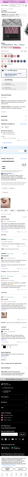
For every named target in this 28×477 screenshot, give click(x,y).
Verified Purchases (21, 210)
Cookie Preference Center (8, 465)
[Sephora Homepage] (5, 5)
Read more (3, 229)
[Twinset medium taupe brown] (5, 56)
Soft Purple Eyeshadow (6, 374)
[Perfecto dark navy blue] (18, 61)
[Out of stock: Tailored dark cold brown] (18, 56)
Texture (17, 16)
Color (14, 16)
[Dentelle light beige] (5, 61)
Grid (22, 51)
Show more (3, 112)
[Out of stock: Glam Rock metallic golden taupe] (5, 66)
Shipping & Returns (9, 76)
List (25, 51)
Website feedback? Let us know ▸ (14, 379)
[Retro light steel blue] (8, 61)
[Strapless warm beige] (2, 61)
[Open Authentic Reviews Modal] (13, 174)
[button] (18, 45)
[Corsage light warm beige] (2, 56)
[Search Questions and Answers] (2, 127)
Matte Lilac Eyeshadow (17, 374)
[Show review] (5, 203)
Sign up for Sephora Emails (8, 431)
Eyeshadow (11, 8)
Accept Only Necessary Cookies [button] (7, 469)
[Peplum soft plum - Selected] (11, 56)
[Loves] (23, 5)
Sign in (6, 73)
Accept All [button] (20, 469)
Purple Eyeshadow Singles (18, 373)
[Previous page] (1, 347)
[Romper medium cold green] (21, 61)
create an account (13, 73)
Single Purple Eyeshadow (14, 371)
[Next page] (10, 347)
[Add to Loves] (26, 48)
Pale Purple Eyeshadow (6, 373)
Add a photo (4, 357)
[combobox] (15, 5)
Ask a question (12, 14)
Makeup (2, 8)
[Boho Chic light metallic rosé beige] (2, 66)
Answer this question (7, 142)
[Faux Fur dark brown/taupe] (11, 61)
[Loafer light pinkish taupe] (8, 56)
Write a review (23, 158)
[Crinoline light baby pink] (15, 56)
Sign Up (22, 434)
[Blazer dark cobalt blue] (24, 61)
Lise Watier (4, 11)
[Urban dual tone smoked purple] (15, 61)
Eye (6, 8)
